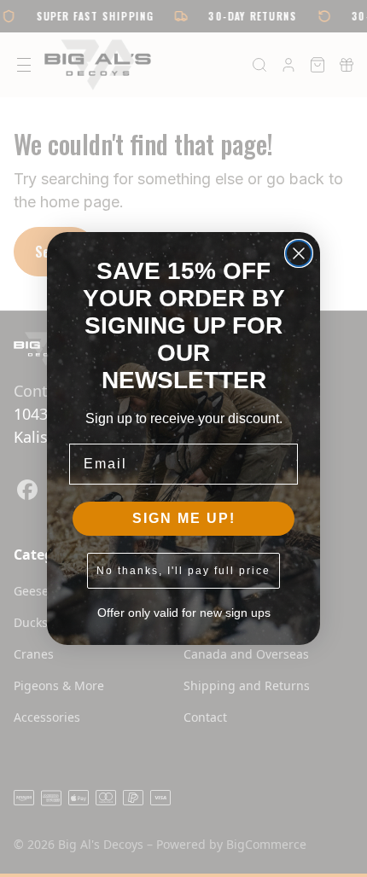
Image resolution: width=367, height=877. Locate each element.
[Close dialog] (299, 253)
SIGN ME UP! (184, 518)
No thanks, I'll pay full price (183, 571)
